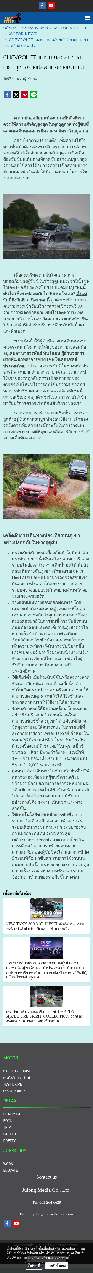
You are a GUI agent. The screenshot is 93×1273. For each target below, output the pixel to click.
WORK (8, 1164)
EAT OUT (9, 1134)
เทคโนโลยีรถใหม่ (16, 1078)
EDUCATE (10, 1170)
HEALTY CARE (13, 1114)
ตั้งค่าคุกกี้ (34, 1266)
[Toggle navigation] (87, 18)
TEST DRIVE (12, 1084)
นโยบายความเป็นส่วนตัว (32, 1257)
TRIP (7, 1127)
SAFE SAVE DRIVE (17, 1071)
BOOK (7, 1121)
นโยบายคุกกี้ (62, 1257)
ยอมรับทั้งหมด (57, 1266)
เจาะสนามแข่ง (14, 1091)
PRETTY (9, 1141)
